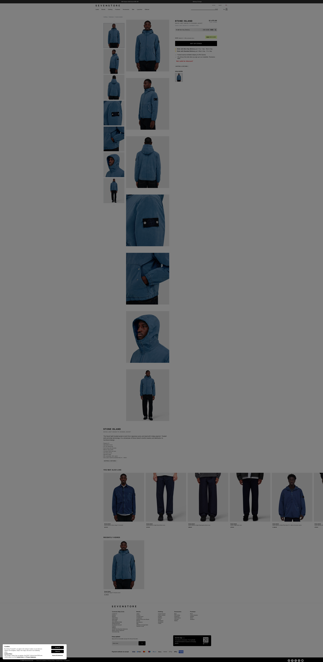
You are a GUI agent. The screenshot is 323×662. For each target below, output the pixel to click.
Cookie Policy (20, 657)
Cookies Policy (8, 653)
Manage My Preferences (57, 655)
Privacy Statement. (31, 657)
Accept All (57, 647)
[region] (35, 651)
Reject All (57, 651)
